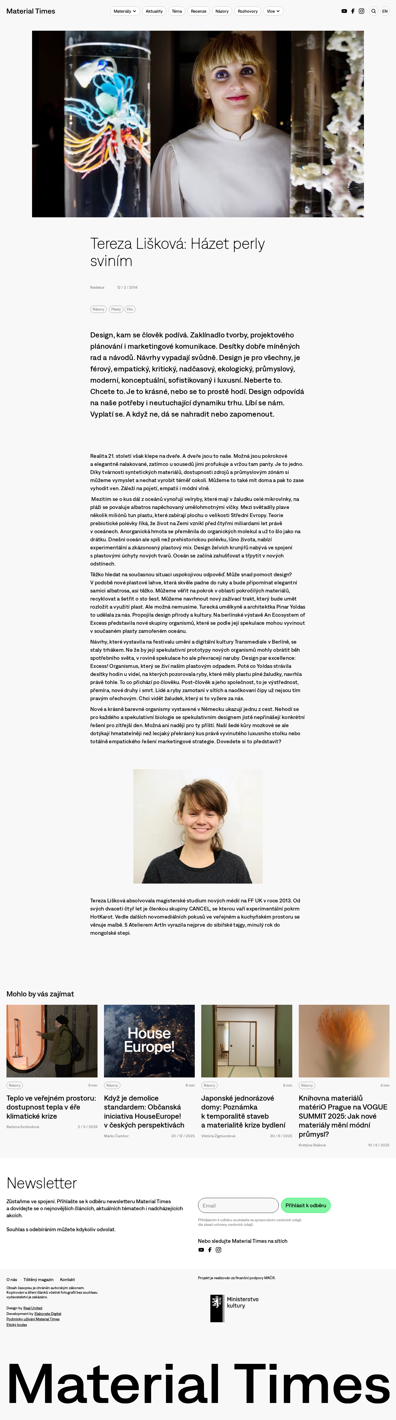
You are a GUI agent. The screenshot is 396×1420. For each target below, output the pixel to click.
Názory (98, 309)
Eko (130, 309)
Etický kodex (16, 1325)
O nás (11, 1279)
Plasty (116, 309)
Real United (32, 1308)
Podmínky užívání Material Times (33, 1319)
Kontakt (67, 1279)
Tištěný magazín (38, 1279)
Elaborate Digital (47, 1313)
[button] (125, 11)
